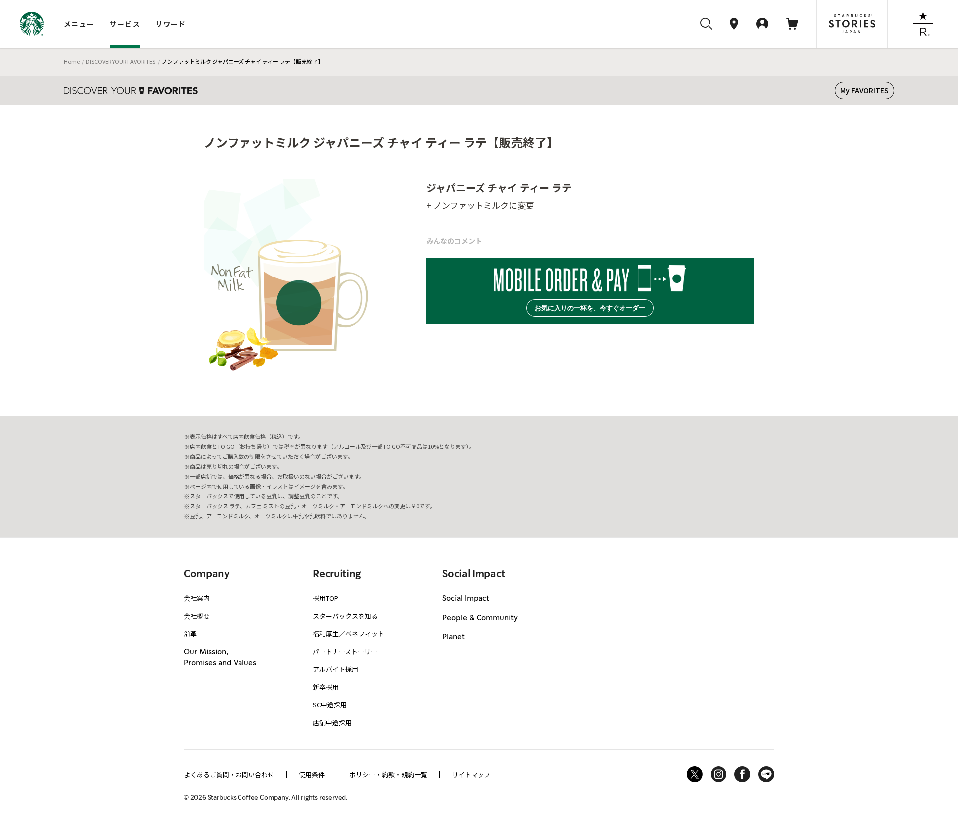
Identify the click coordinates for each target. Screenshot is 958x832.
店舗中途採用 (332, 722)
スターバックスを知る (345, 616)
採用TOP (325, 598)
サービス (125, 24)
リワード (170, 24)
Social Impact (465, 598)
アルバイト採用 (335, 669)
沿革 (190, 633)
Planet (453, 637)
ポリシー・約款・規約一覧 (388, 774)
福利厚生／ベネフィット (348, 633)
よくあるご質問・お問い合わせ (229, 774)
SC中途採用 (330, 704)
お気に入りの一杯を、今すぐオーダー (590, 308)
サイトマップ (471, 774)
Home (72, 61)
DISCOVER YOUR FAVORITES (120, 61)
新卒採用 (326, 687)
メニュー (79, 24)
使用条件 (312, 774)
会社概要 (197, 616)
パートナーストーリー (345, 651)
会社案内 (197, 598)
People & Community (480, 618)
